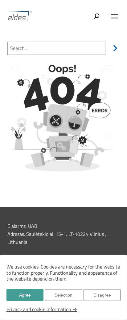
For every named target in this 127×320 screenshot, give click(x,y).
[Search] (114, 48)
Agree (25, 295)
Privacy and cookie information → (41, 309)
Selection (63, 295)
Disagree (102, 295)
